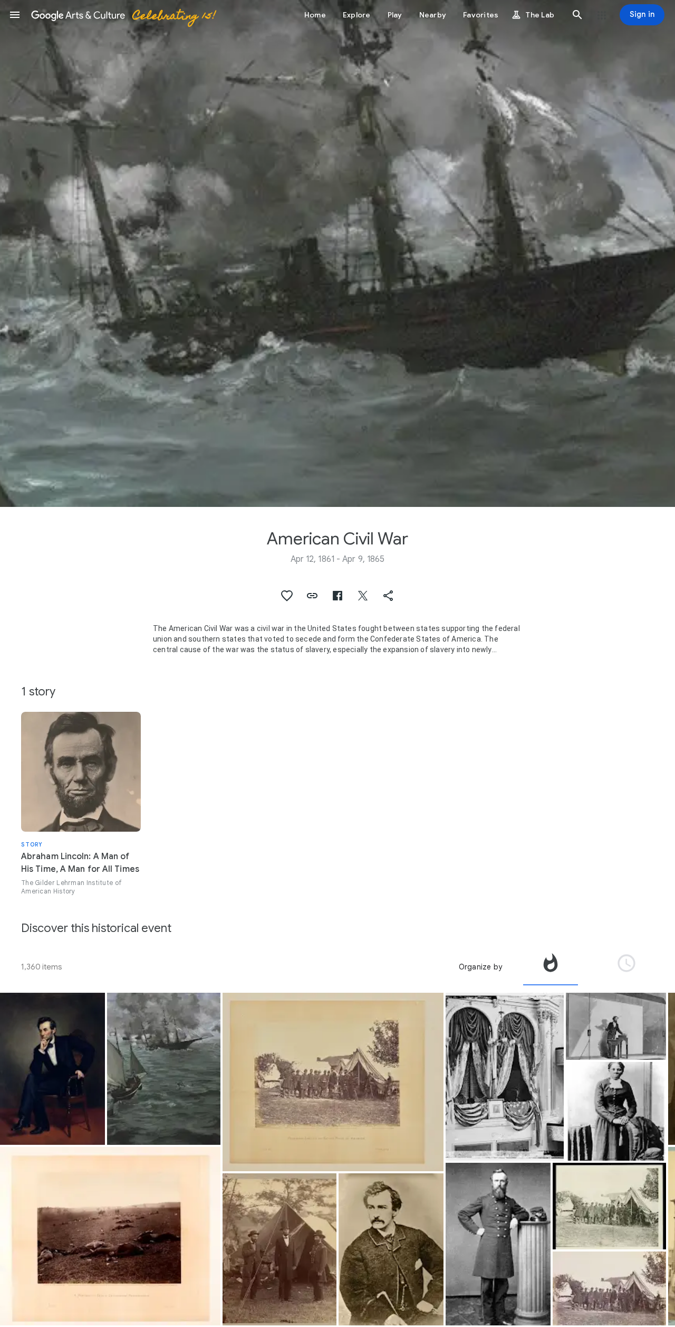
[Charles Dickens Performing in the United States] (616, 1026)
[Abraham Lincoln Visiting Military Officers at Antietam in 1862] (610, 1206)
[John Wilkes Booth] (391, 1249)
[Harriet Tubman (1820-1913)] (616, 1111)
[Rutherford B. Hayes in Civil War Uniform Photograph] (498, 1244)
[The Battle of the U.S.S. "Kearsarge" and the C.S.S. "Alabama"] (164, 1069)
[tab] (550, 966)
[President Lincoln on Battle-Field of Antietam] (333, 1082)
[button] (14, 14)
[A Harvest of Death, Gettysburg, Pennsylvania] (110, 1236)
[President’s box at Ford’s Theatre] (505, 1077)
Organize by (480, 967)
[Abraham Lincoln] (52, 1069)
